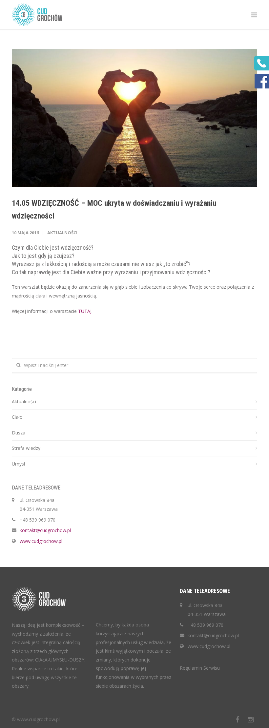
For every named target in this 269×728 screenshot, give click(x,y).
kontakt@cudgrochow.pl (45, 530)
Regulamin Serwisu (200, 668)
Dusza (18, 433)
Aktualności (62, 233)
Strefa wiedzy (26, 448)
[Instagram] (250, 719)
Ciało (17, 417)
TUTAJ (85, 311)
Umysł (18, 464)
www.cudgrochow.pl (41, 541)
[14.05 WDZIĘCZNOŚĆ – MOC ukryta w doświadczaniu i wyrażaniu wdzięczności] (134, 118)
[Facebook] (237, 719)
